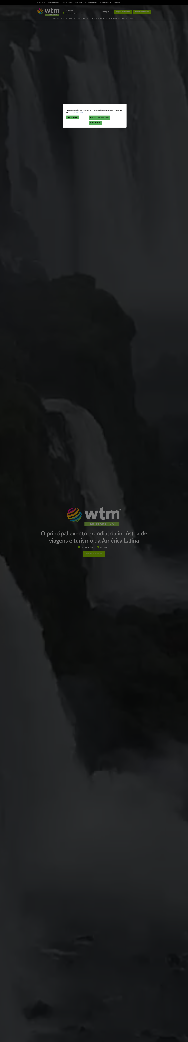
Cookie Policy (79, 112)
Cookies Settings (72, 117)
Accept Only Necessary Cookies (99, 117)
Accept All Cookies (95, 122)
